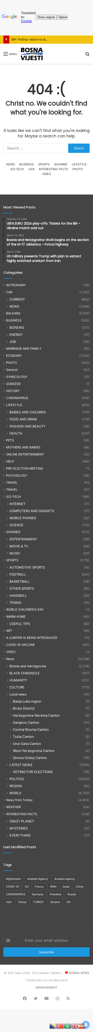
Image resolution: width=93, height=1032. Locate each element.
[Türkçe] (60, 1026)
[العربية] (67, 1026)
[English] (74, 1026)
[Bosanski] (53, 1026)
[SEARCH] (87, 55)
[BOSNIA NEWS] (32, 54)
